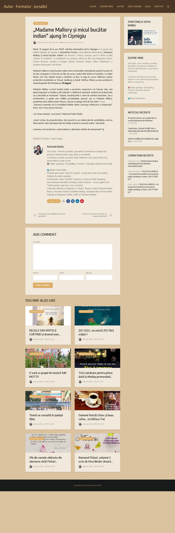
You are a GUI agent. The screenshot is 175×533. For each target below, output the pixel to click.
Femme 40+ (83, 396)
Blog (148, 6)
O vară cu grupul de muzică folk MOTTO (47, 374)
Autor (120, 6)
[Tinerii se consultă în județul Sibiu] (48, 400)
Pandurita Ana (133, 161)
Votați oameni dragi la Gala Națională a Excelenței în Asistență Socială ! (143, 163)
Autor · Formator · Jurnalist (25, 6)
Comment (36, 242)
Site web (89, 273)
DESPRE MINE (106, 6)
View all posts (54, 201)
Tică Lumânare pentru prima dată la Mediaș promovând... (95, 374)
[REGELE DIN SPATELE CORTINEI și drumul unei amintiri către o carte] (48, 315)
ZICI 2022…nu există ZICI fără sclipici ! (96, 332)
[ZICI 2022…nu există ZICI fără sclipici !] (97, 315)
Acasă (93, 6)
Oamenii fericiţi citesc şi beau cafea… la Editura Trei (96, 417)
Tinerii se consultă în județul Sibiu (46, 417)
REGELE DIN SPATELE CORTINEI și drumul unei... (44, 332)
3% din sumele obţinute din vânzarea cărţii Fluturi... (45, 459)
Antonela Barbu (42, 42)
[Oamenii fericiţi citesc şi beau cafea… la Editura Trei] (97, 400)
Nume (35, 273)
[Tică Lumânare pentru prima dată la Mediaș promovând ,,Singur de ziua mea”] (97, 358)
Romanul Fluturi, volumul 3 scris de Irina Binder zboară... (96, 459)
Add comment (68, 42)
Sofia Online (134, 6)
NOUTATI (159, 6)
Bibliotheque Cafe (40, 23)
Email (62, 273)
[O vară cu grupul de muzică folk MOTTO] (48, 358)
